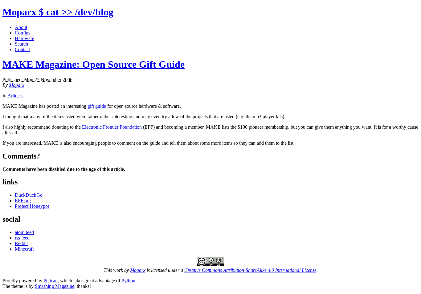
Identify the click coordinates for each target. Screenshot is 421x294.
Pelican (50, 280)
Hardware (24, 38)
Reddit (21, 243)
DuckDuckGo (29, 195)
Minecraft (24, 249)
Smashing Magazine (54, 286)
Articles (14, 95)
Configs (22, 32)
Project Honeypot (32, 206)
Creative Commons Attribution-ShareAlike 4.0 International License (250, 270)
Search (21, 43)
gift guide (97, 106)
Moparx (57, 12)
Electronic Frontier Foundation (112, 127)
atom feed (24, 232)
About (21, 27)
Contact (22, 49)
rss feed (22, 237)
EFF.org (23, 200)
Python (128, 280)
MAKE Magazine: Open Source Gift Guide (93, 64)
